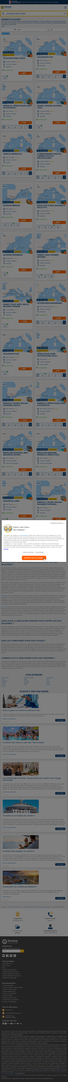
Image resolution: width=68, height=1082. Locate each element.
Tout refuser (39, 552)
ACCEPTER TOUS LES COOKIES (33, 558)
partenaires (24, 535)
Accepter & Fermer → (57, 523)
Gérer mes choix (28, 552)
